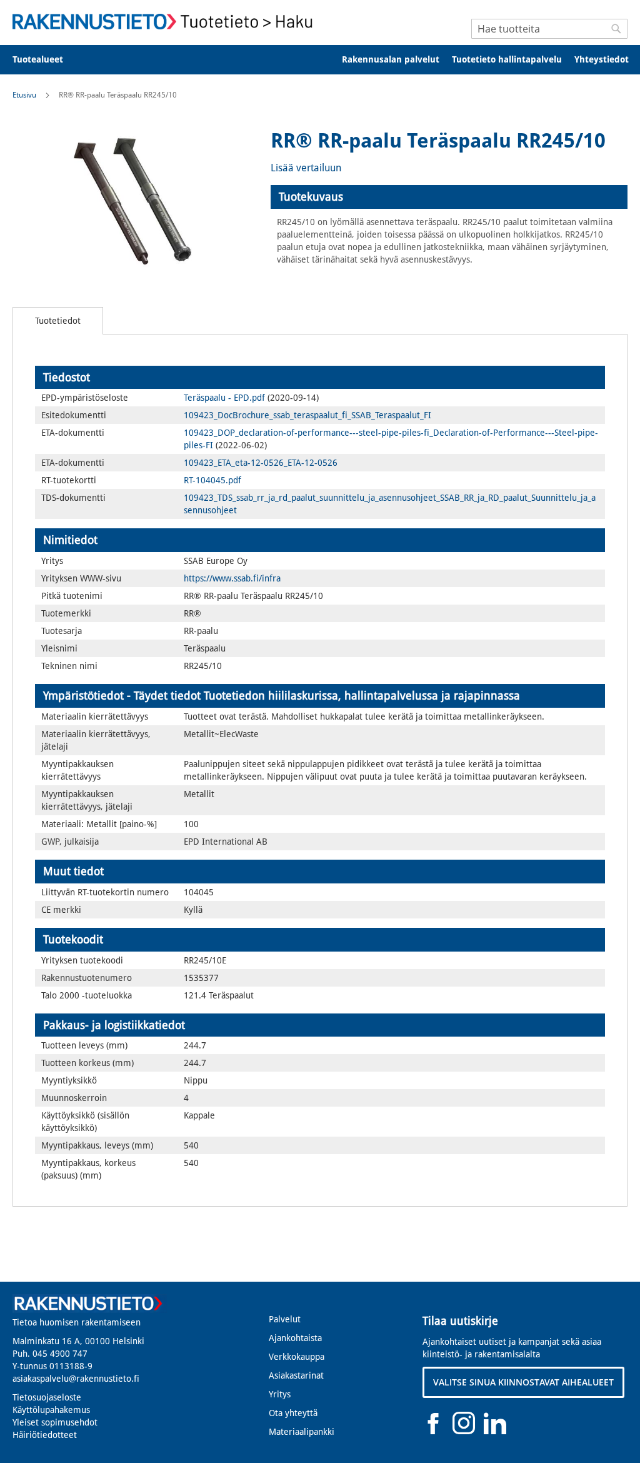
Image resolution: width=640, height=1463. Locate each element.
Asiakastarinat (296, 1375)
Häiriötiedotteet (44, 1435)
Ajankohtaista (295, 1338)
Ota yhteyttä (293, 1413)
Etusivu (24, 95)
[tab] (449, 197)
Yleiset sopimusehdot (55, 1422)
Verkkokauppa (296, 1357)
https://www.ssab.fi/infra (232, 578)
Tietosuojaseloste (46, 1397)
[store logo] (166, 21)
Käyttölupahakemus (51, 1410)
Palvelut (285, 1319)
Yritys (280, 1394)
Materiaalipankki (301, 1432)
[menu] (320, 59)
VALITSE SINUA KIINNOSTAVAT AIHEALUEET (523, 1382)
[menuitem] (46, 59)
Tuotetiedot (58, 321)
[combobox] (549, 29)
